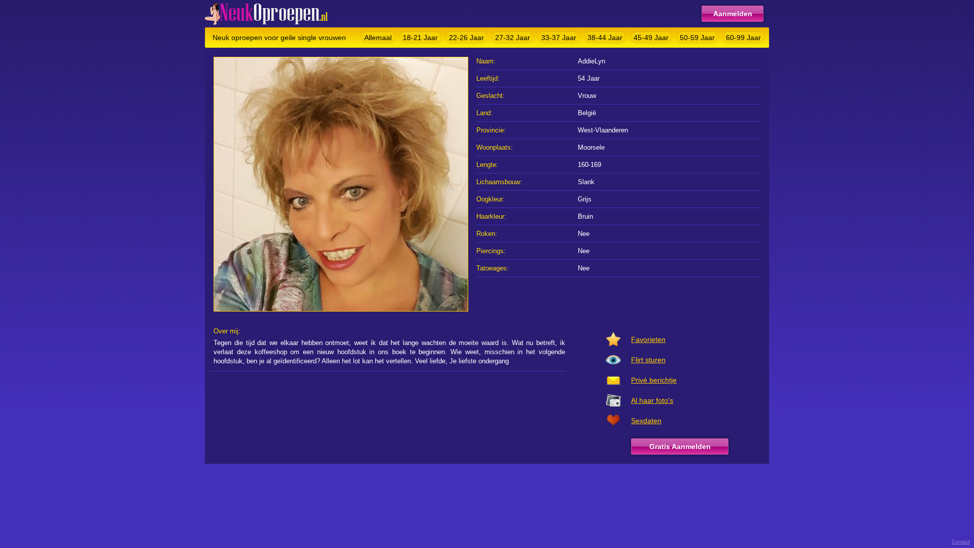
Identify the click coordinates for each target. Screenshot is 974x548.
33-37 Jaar (558, 37)
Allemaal (378, 37)
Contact (961, 541)
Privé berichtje (654, 380)
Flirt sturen (648, 360)
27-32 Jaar (512, 37)
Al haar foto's (652, 400)
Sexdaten (646, 421)
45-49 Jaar (651, 37)
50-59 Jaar (697, 37)
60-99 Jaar (743, 37)
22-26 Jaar (466, 37)
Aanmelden (732, 14)
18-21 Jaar (420, 37)
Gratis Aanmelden (680, 446)
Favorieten (648, 339)
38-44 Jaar (604, 37)
